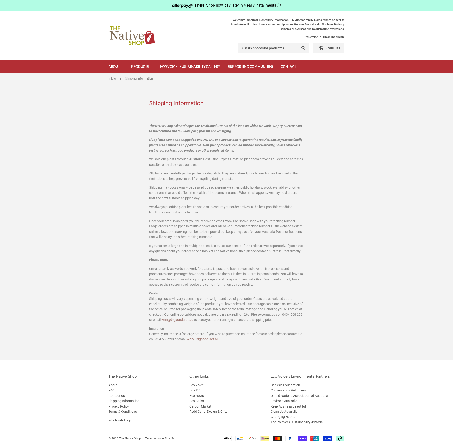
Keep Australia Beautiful (288, 406)
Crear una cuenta (333, 37)
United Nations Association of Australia (299, 396)
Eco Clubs (196, 401)
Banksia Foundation (285, 385)
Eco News (196, 396)
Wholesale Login (120, 420)
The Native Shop (130, 438)
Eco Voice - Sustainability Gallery (190, 66)
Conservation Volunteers (289, 390)
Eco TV (194, 390)
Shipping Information (124, 401)
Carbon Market (200, 406)
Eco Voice (196, 385)
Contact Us (117, 396)
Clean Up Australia (284, 411)
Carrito (332, 48)
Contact (288, 66)
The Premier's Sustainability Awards (297, 422)
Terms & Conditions (123, 411)
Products (140, 66)
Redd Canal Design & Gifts (208, 411)
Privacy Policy (119, 406)
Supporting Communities (250, 66)
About (115, 66)
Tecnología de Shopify (160, 438)
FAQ (112, 390)
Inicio (112, 78)
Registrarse (311, 37)
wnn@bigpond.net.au (177, 320)
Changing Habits (283, 417)
